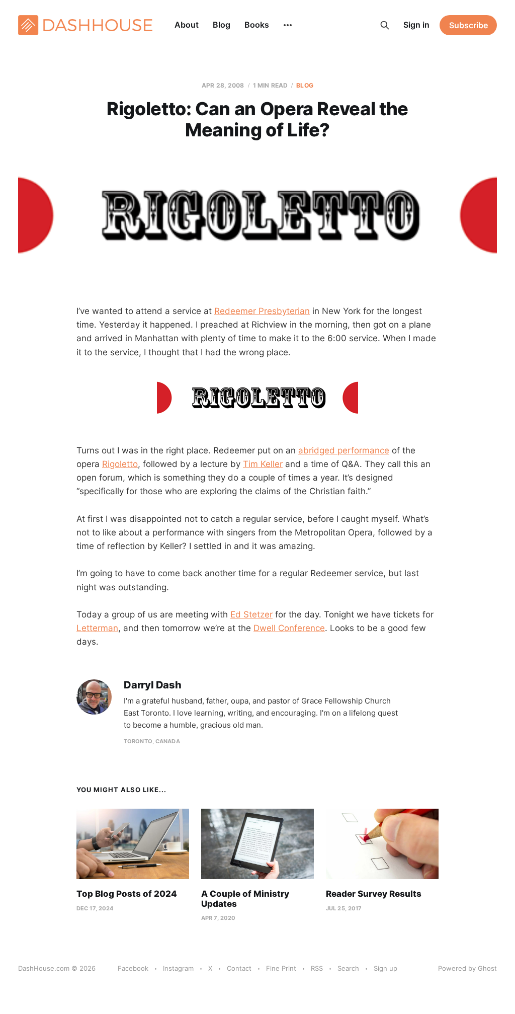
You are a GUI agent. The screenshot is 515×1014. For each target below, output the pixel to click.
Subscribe (468, 25)
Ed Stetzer (251, 614)
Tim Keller (263, 464)
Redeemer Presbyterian (262, 311)
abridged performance (343, 450)
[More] (287, 25)
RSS (317, 968)
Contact (239, 968)
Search (348, 968)
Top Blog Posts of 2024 (126, 894)
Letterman (97, 628)
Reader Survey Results (373, 894)
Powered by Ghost (467, 968)
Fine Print (281, 968)
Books (256, 25)
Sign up (385, 968)
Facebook (133, 968)
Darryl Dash (153, 685)
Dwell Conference (289, 628)
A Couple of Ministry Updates (245, 899)
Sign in (416, 25)
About (187, 25)
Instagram (178, 968)
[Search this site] (384, 25)
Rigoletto (120, 464)
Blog (221, 25)
